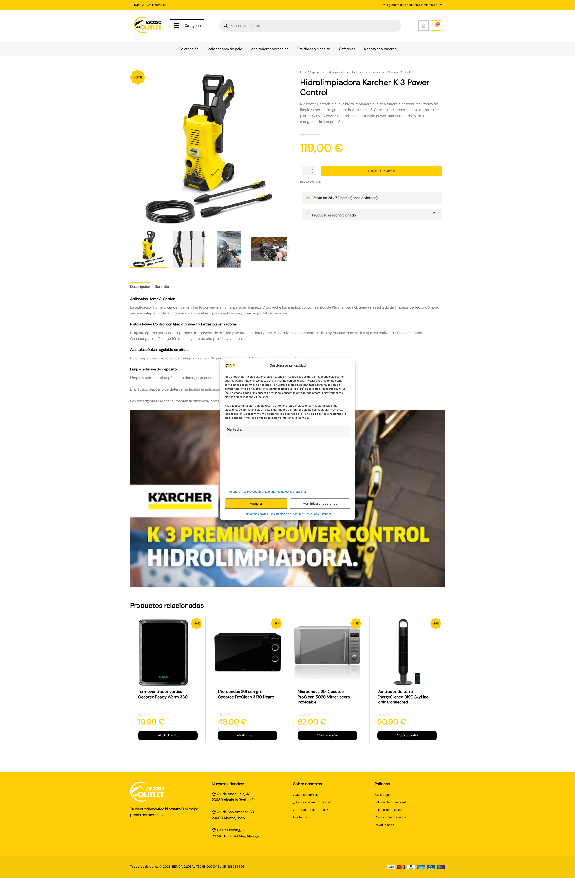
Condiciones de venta (390, 817)
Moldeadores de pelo (224, 48)
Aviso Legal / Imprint (318, 514)
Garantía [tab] (162, 286)
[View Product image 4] (269, 249)
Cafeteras (347, 48)
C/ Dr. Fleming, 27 (231, 830)
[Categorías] (176, 25)
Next (286, 249)
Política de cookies (256, 514)
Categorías (194, 25)
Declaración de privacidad (286, 514)
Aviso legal (382, 795)
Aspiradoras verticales (269, 48)
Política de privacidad (390, 802)
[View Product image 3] (229, 249)
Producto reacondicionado (333, 215)
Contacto (300, 817)
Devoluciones (384, 825)
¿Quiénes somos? (305, 795)
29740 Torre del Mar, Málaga (235, 836)
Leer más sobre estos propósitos (286, 491)
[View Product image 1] (148, 249)
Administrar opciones (320, 503)
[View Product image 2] (188, 249)
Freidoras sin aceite (313, 48)
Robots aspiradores (380, 48)
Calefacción (188, 48)
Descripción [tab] (140, 286)
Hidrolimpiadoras (338, 72)
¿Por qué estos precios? (310, 810)
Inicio (303, 72)
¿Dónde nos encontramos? (312, 802)
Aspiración (317, 72)
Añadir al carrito (381, 171)
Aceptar (256, 503)
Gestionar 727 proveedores (246, 491)
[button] (372, 214)
